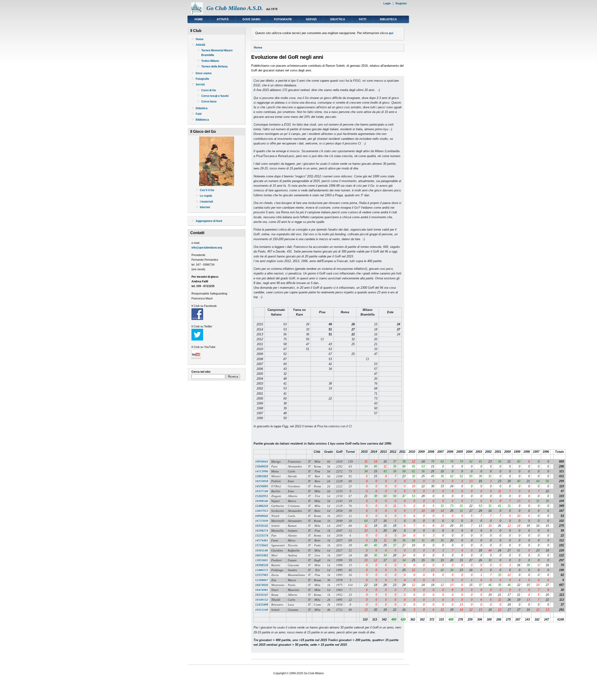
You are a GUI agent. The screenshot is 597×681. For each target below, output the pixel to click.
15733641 (261, 545)
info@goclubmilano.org (206, 247)
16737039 (261, 521)
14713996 (261, 471)
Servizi (311, 19)
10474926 (261, 585)
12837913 (261, 511)
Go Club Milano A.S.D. (234, 8)
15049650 (261, 466)
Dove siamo (251, 19)
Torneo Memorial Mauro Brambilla (217, 53)
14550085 (261, 486)
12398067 (261, 580)
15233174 (261, 535)
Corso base (209, 101)
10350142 (261, 525)
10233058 (261, 481)
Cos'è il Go (207, 190)
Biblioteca (388, 19)
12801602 (261, 476)
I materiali (206, 201)
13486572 (261, 570)
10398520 (261, 565)
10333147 (261, 595)
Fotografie (283, 19)
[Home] (197, 13)
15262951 (261, 496)
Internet (205, 207)
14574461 (261, 540)
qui (391, 33)
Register (401, 3)
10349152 (261, 599)
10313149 (261, 609)
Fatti (362, 19)
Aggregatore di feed (209, 221)
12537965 (261, 575)
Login (387, 3)
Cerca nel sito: (201, 371)
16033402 (261, 555)
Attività (223, 19)
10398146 (261, 501)
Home (198, 19)
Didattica (337, 19)
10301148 (261, 550)
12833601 (261, 560)
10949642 (261, 516)
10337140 (261, 491)
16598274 (261, 530)
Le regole (206, 195)
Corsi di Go (208, 90)
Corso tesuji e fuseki (215, 96)
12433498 (261, 604)
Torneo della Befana (214, 66)
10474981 (261, 590)
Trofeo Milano (210, 61)
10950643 (261, 461)
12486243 (261, 506)
